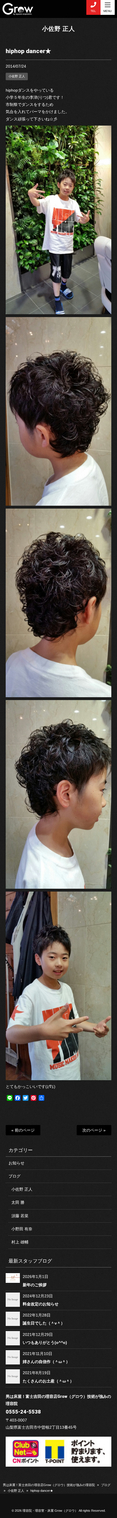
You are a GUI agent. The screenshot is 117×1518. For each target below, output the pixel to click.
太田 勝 (17, 1202)
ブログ (14, 1176)
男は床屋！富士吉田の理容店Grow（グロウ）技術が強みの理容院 (49, 1485)
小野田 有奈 (21, 1229)
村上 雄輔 (19, 1242)
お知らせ (16, 1163)
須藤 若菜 (19, 1215)
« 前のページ (23, 1130)
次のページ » (94, 1130)
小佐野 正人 (58, 28)
